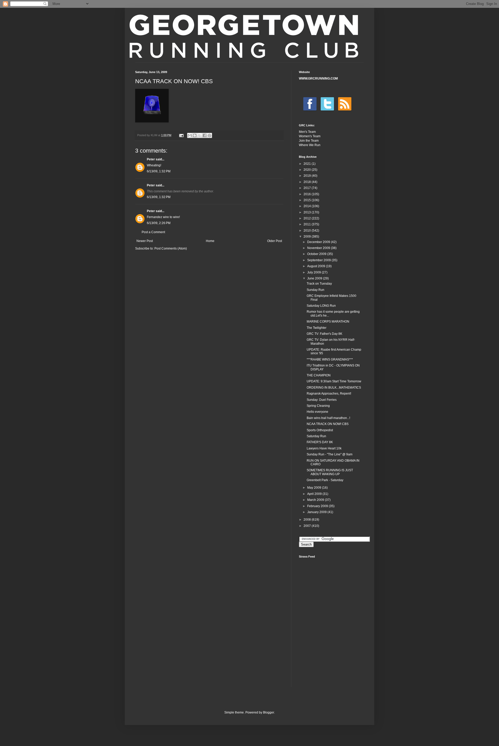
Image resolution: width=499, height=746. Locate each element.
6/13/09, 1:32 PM (158, 171)
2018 (308, 182)
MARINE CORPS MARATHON (328, 321)
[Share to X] (199, 135)
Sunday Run (315, 290)
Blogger (268, 712)
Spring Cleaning (318, 406)
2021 (308, 164)
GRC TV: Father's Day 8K (324, 334)
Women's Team (309, 136)
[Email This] (189, 135)
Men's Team (307, 132)
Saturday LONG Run (321, 305)
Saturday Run (316, 436)
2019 (308, 176)
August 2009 (316, 266)
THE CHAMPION (319, 375)
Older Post (274, 241)
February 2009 (318, 506)
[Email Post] (181, 135)
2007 (308, 526)
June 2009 (315, 278)
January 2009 (317, 512)
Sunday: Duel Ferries (322, 400)
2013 (308, 212)
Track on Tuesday (319, 283)
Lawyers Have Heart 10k (324, 448)
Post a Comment (153, 232)
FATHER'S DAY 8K (320, 442)
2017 (308, 188)
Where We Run (309, 145)
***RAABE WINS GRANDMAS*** (330, 359)
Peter (151, 159)
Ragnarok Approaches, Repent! (329, 393)
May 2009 (314, 487)
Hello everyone (317, 412)
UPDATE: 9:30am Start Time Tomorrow (334, 381)
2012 (308, 218)
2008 (308, 519)
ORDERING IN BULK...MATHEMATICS (334, 387)
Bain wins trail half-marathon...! (328, 418)
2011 (308, 224)
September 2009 (319, 260)
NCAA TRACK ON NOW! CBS (328, 424)
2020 (308, 170)
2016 (308, 194)
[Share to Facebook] (204, 135)
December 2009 (319, 242)
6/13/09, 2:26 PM (158, 223)
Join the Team (309, 140)
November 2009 (319, 248)
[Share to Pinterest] (209, 135)
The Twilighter (316, 328)
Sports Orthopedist (320, 430)
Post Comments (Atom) (170, 248)
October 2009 (317, 254)
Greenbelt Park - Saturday (325, 480)
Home (210, 241)
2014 (308, 206)
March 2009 (316, 500)
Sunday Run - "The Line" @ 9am (329, 454)
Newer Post (144, 241)
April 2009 (315, 494)
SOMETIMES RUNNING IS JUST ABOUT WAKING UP (330, 472)
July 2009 (314, 272)
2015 (308, 200)
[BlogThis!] (194, 135)
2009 (308, 236)
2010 (308, 230)
